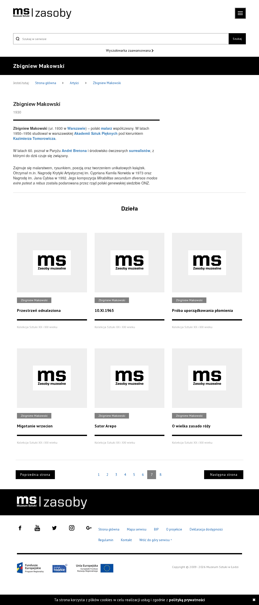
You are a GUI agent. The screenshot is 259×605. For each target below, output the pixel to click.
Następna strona (224, 474)
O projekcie (174, 529)
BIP (156, 529)
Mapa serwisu (136, 529)
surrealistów (139, 150)
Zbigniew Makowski (107, 83)
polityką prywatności (187, 599)
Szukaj (237, 39)
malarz (106, 128)
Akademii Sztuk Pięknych (96, 133)
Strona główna (46, 83)
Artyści (74, 83)
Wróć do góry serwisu (155, 540)
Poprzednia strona (35, 474)
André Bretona (74, 150)
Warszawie (76, 128)
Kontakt (126, 540)
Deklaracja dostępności (206, 529)
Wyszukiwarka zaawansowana (129, 50)
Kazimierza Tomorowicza (34, 138)
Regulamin (105, 540)
